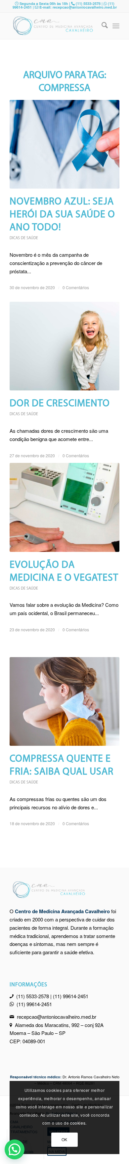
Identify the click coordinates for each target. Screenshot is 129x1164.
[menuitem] (101, 26)
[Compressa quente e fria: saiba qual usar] (64, 701)
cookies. (78, 1123)
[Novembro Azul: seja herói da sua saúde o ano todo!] (64, 144)
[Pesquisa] (101, 26)
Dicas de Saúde (24, 238)
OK (64, 1139)
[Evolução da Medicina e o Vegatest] (64, 507)
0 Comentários (76, 287)
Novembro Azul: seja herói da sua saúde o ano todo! (62, 215)
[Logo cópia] (53, 26)
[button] (14, 1149)
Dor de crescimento (60, 404)
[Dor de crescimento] (64, 346)
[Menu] (115, 26)
